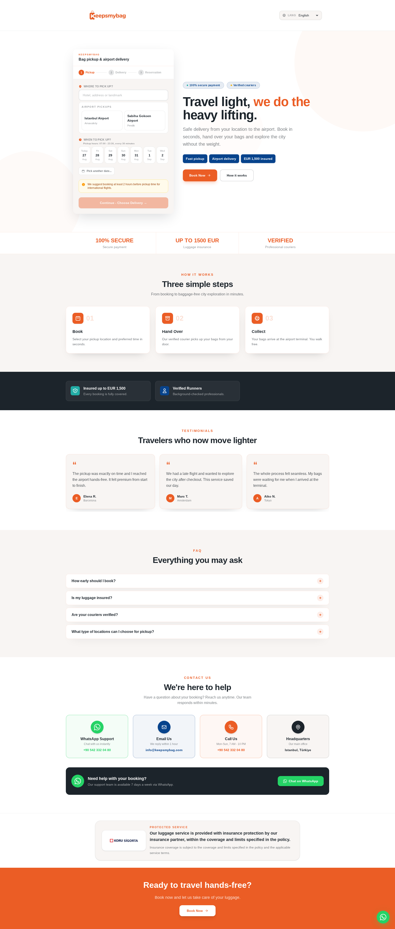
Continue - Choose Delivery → (123, 203)
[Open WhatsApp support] (383, 917)
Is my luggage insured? (197, 598)
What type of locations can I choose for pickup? (197, 631)
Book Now (197, 175)
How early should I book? (197, 581)
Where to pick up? (98, 86)
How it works (237, 175)
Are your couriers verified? (197, 615)
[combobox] (123, 95)
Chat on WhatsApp (303, 781)
